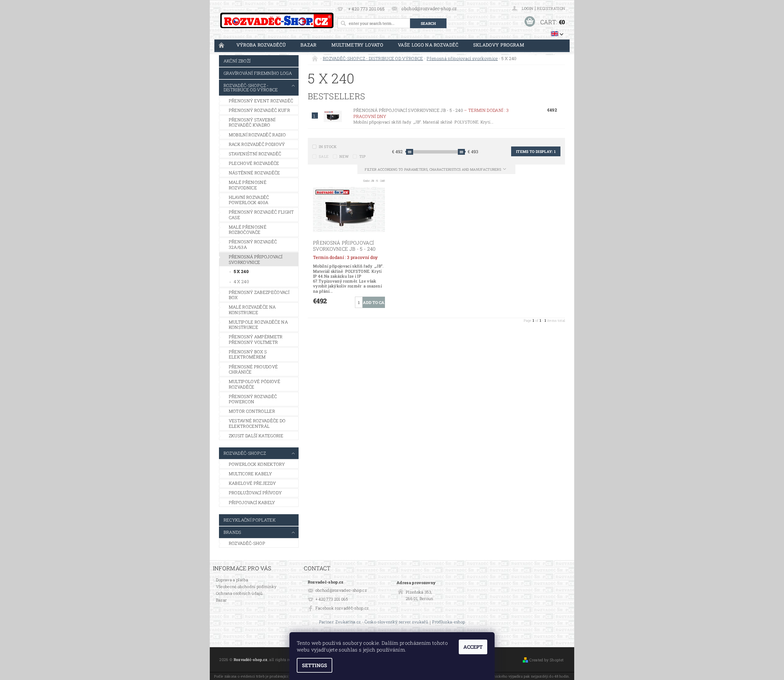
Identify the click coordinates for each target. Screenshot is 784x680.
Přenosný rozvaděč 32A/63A (253, 244)
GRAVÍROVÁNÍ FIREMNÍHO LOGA (258, 73)
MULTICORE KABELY (250, 474)
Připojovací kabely (252, 502)
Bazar (308, 45)
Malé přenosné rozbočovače (247, 229)
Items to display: (536, 151)
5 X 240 (241, 271)
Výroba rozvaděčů (261, 45)
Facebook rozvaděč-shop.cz (342, 608)
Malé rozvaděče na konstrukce (252, 309)
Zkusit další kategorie (256, 436)
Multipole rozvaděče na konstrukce (258, 324)
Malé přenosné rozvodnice (247, 185)
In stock (328, 146)
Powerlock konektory (257, 464)
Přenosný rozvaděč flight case (261, 214)
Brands (232, 532)
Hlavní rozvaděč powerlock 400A (249, 200)
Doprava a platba (232, 580)
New (344, 156)
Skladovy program (498, 45)
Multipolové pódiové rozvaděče (254, 384)
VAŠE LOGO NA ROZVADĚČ (428, 45)
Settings (314, 665)
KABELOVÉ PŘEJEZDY (252, 483)
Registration (551, 8)
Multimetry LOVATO (357, 45)
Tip (362, 156)
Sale (324, 156)
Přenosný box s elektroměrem (248, 354)
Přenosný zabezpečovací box (259, 295)
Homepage (221, 45)
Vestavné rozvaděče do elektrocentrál (257, 423)
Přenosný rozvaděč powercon (253, 399)
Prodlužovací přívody (255, 493)
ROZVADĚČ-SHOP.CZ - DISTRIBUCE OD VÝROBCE (251, 87)
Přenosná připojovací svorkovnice (255, 259)
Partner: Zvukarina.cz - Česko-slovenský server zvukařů (373, 622)
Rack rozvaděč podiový (257, 144)
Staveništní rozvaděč (255, 154)
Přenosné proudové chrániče (253, 369)
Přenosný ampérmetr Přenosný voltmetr (256, 339)
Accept (473, 647)
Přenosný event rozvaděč (261, 101)
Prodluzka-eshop (448, 622)
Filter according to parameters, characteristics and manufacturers (433, 169)
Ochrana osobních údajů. (239, 593)
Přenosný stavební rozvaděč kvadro (252, 122)
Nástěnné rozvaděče (254, 173)
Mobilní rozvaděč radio (257, 135)
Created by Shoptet (546, 659)
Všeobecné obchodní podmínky (246, 586)
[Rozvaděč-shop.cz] (277, 20)
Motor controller (252, 411)
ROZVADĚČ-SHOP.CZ (245, 453)
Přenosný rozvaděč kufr (259, 110)
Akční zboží (237, 61)
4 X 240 (241, 281)
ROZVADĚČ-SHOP (247, 543)
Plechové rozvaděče (254, 163)
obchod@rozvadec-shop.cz (341, 590)
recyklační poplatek (250, 520)
